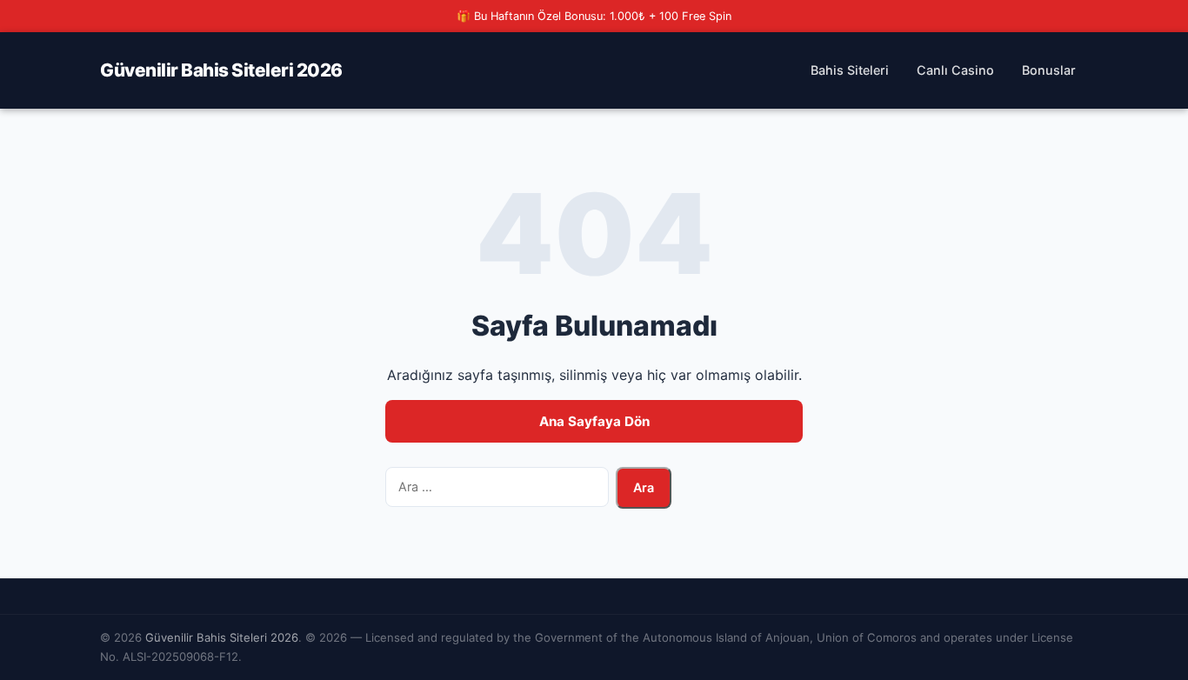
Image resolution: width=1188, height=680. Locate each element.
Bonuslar (1049, 70)
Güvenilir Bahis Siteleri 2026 (221, 70)
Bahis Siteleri (850, 70)
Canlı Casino (955, 70)
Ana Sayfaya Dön (594, 421)
